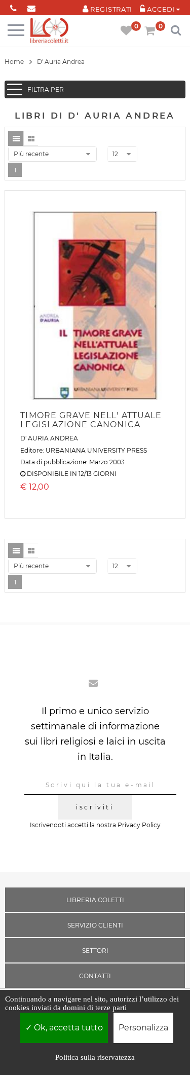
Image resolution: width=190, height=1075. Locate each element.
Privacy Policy (139, 825)
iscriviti (94, 807)
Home (14, 61)
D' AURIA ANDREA (49, 438)
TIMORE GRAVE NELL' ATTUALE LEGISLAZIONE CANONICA (91, 420)
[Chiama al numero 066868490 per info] (13, 6)
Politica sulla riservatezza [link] (95, 1057)
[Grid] (31, 138)
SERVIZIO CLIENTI (95, 925)
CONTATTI (95, 976)
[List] (15, 138)
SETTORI (95, 950)
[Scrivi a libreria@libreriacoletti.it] (31, 6)
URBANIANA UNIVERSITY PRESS (96, 450)
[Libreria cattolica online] (49, 31)
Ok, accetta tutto (67, 1027)
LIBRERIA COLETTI (95, 900)
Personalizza (143, 1027)
